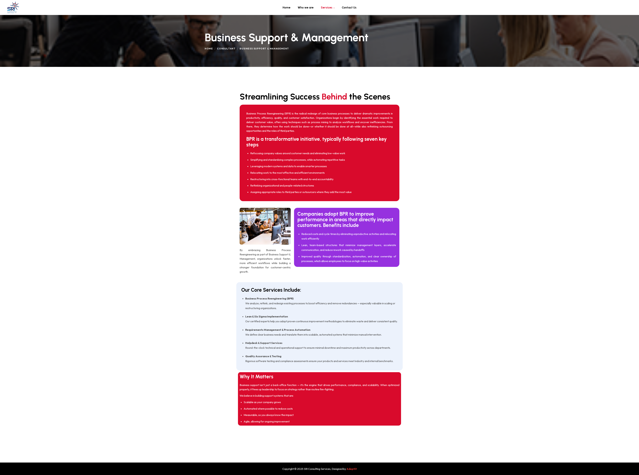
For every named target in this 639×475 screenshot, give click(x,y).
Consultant (226, 48)
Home (209, 48)
